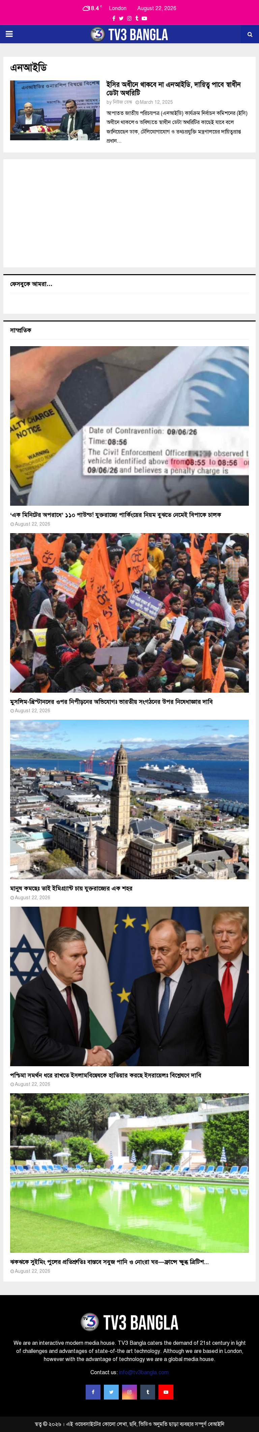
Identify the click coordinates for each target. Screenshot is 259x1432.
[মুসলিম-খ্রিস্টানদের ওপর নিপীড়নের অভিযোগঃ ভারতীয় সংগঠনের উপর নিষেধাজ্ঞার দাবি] (129, 613)
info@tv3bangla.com (144, 1372)
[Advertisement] (129, 213)
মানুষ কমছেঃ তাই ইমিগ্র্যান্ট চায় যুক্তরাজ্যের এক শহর (71, 888)
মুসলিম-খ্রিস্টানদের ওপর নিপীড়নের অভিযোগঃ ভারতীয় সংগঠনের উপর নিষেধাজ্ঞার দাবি (111, 702)
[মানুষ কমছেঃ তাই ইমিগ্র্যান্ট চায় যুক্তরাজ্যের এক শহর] (129, 799)
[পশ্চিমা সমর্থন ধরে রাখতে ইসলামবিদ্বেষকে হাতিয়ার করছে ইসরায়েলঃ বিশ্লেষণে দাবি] (129, 986)
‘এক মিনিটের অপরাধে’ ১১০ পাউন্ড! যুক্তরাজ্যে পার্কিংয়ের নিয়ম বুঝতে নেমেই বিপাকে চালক (115, 515)
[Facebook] (93, 1392)
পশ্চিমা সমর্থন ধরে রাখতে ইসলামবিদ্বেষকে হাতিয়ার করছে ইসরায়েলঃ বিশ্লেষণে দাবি (105, 1075)
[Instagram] (129, 1392)
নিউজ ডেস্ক (122, 102)
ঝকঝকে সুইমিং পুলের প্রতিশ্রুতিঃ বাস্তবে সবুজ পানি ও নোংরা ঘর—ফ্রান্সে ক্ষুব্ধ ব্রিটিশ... (109, 1262)
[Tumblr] (147, 1392)
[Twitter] (111, 1392)
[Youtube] (166, 1392)
